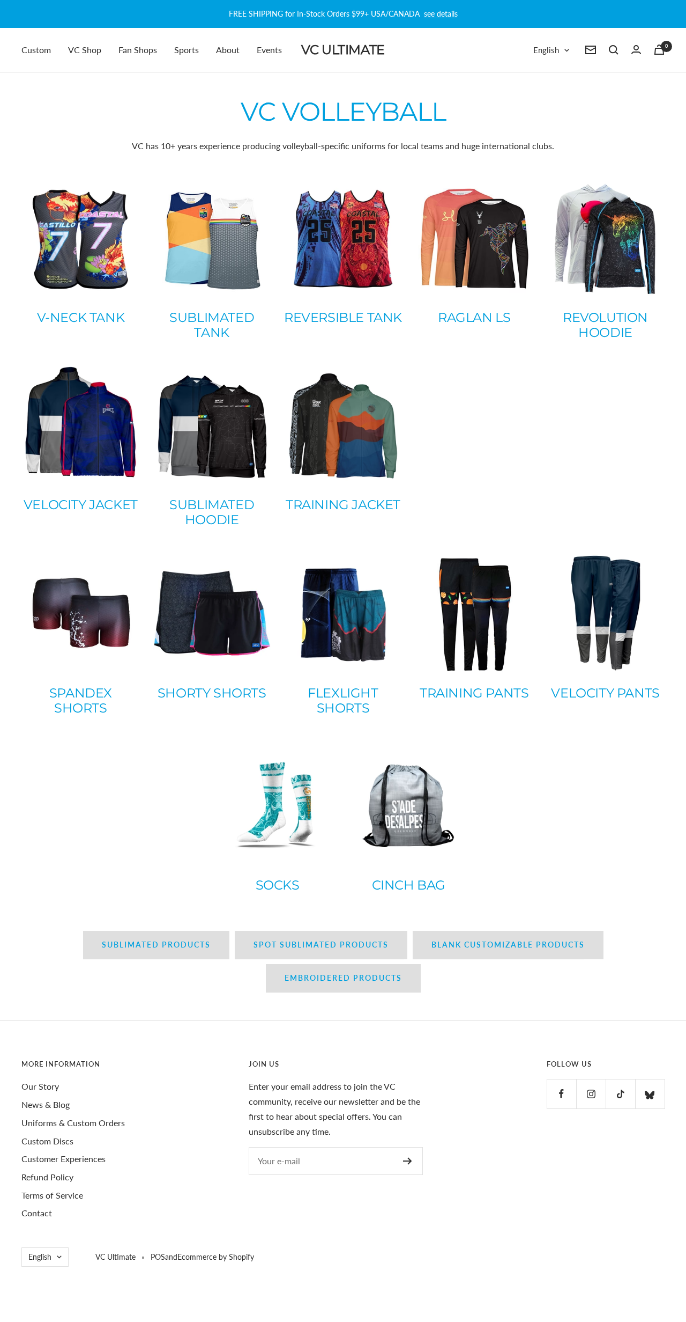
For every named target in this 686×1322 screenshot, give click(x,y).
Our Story (40, 1086)
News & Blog (45, 1104)
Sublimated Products (156, 944)
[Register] (407, 1161)
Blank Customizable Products (508, 944)
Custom (36, 50)
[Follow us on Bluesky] (650, 1093)
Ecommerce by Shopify (215, 1256)
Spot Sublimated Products (321, 944)
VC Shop (84, 50)
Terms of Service (52, 1195)
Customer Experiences (63, 1159)
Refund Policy (47, 1177)
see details (441, 13)
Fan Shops (137, 50)
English (546, 50)
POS (158, 1256)
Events (269, 50)
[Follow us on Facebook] (561, 1093)
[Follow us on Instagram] (591, 1093)
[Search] (613, 50)
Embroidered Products (343, 977)
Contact (36, 1213)
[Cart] (659, 50)
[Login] (636, 49)
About (228, 50)
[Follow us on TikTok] (620, 1093)
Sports (186, 50)
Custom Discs (47, 1141)
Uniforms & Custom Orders (73, 1123)
